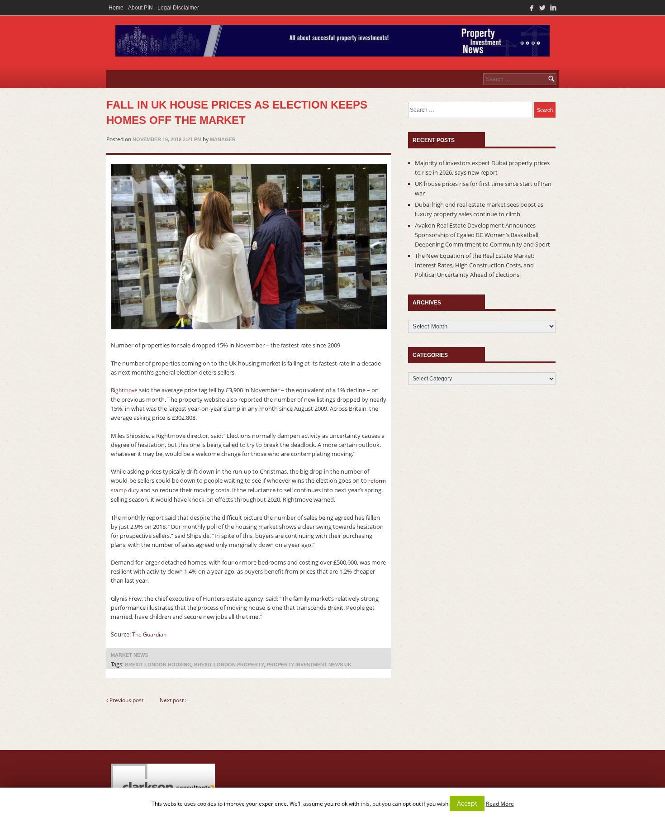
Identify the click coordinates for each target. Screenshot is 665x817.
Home (116, 8)
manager (223, 139)
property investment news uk (309, 664)
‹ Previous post (124, 700)
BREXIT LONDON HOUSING (158, 664)
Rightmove (125, 390)
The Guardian (150, 634)
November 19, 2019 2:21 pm (167, 139)
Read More (500, 804)
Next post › (173, 700)
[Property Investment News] (332, 43)
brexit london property (229, 664)
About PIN (140, 8)
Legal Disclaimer (178, 8)
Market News (129, 655)
